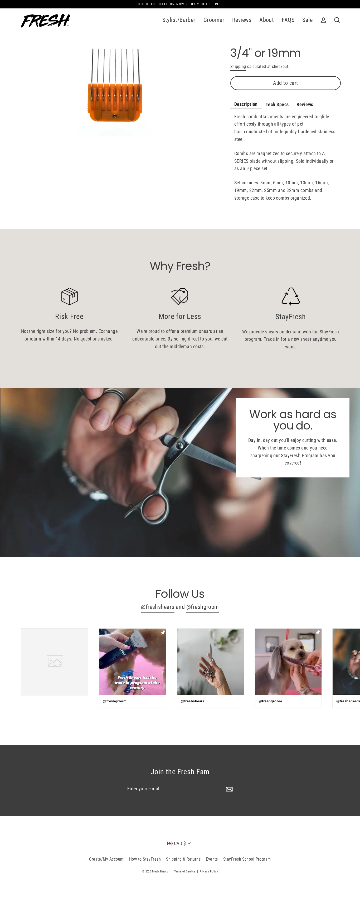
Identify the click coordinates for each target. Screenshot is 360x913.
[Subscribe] (228, 789)
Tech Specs (277, 104)
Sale (307, 20)
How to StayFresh (145, 859)
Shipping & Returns (183, 859)
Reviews (241, 20)
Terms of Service (184, 871)
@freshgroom (202, 607)
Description (246, 104)
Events (212, 859)
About (266, 20)
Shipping (238, 66)
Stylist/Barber (179, 20)
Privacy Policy (209, 871)
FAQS (288, 20)
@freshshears (157, 607)
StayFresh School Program (247, 859)
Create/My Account (106, 859)
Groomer (213, 20)
